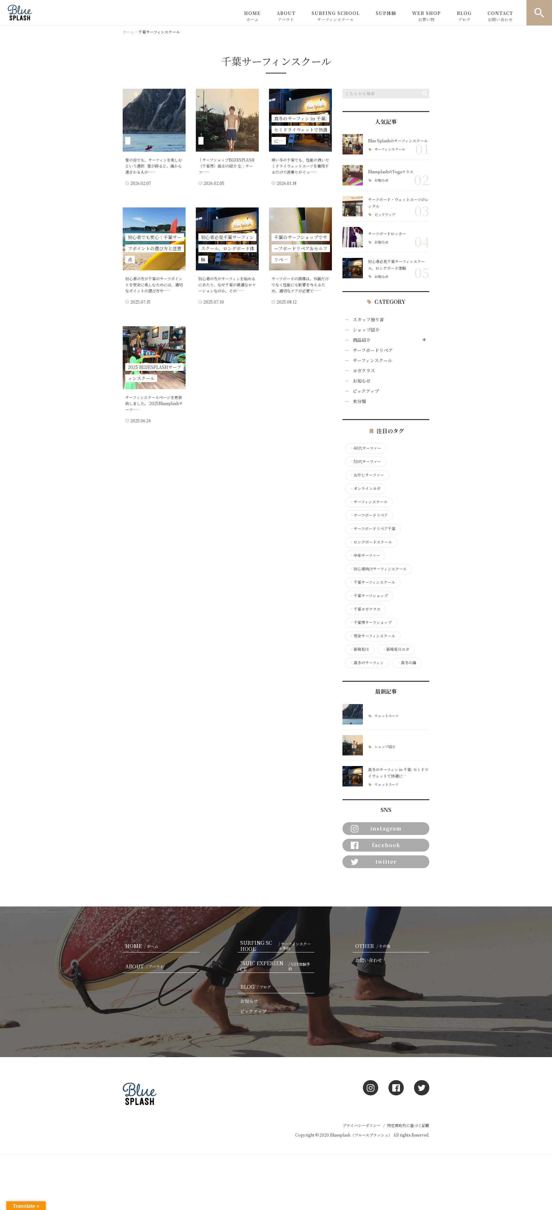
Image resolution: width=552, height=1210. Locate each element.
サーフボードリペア (373, 350)
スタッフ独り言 (368, 319)
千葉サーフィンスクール (372, 582)
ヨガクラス (364, 370)
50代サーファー (365, 461)
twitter (385, 861)
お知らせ (381, 180)
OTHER (372, 946)
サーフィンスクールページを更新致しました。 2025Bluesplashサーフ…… (154, 403)
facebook (386, 845)
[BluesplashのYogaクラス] (352, 175)
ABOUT (286, 16)
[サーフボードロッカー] (352, 237)
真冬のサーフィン (367, 662)
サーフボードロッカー (387, 233)
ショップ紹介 (366, 330)
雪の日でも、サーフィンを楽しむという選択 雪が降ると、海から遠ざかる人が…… (153, 166)
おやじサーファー (367, 475)
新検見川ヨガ (395, 649)
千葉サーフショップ (369, 595)
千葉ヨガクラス (365, 609)
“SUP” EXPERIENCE (275, 966)
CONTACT (500, 16)
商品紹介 (362, 340)
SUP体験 (386, 13)
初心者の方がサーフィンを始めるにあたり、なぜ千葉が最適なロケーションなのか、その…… (227, 284)
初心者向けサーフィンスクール (378, 569)
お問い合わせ (368, 960)
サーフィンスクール (389, 149)
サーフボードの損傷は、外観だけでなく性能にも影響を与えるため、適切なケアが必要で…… (300, 284)
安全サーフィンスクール (372, 636)
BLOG (464, 16)
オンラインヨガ (365, 488)
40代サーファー (365, 448)
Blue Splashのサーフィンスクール (398, 140)
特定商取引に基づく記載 (408, 1125)
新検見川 (359, 649)
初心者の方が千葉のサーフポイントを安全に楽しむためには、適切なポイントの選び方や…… (154, 284)
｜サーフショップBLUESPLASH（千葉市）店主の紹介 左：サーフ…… (226, 166)
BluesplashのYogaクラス (390, 171)
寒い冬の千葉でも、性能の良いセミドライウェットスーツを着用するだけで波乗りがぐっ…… (300, 166)
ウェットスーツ (386, 716)
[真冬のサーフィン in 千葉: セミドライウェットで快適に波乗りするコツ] (352, 776)
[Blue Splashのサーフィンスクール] (352, 144)
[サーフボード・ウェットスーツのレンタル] (352, 206)
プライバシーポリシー (361, 1125)
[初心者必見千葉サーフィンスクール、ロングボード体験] (352, 268)
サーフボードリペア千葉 (372, 528)
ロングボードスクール (371, 542)
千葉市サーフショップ (371, 622)
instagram (386, 828)
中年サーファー (365, 555)
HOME (252, 16)
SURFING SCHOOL (335, 16)
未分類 (359, 401)
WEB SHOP (426, 16)
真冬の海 (406, 662)
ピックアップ (384, 215)
